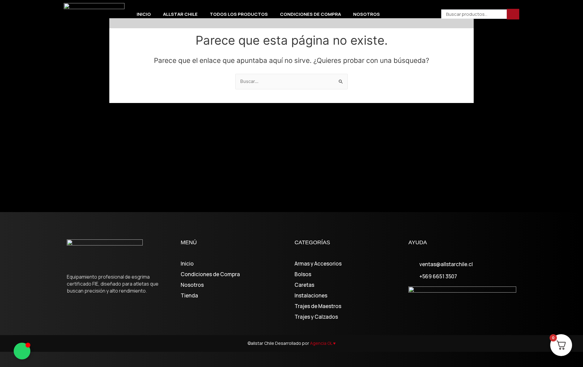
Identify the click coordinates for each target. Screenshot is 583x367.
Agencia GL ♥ (323, 343)
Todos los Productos (239, 14)
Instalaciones (311, 296)
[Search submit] (513, 14)
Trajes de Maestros (318, 306)
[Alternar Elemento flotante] (22, 351)
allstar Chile (180, 14)
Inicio (144, 14)
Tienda (189, 296)
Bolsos (303, 274)
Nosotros (366, 14)
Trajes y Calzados (316, 317)
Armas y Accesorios (318, 264)
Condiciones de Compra (310, 14)
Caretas (304, 285)
